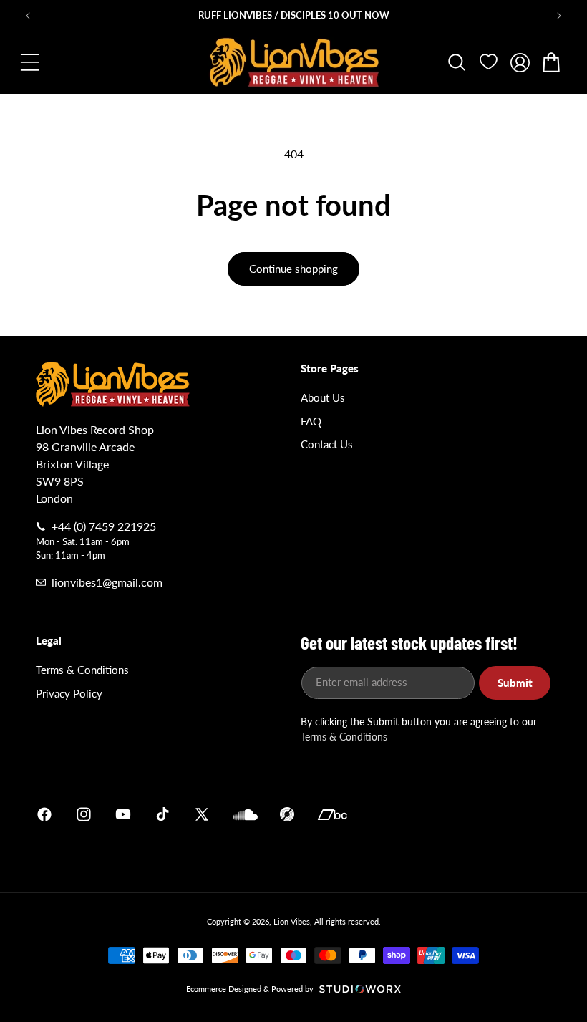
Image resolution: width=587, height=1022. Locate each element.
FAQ (311, 421)
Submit (515, 682)
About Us (323, 397)
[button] (30, 62)
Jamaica (461, 815)
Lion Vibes (291, 921)
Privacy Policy (69, 693)
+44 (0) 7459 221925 (104, 526)
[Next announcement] (559, 16)
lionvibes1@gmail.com (107, 582)
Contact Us (327, 444)
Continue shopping (293, 268)
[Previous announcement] (28, 16)
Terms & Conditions (82, 669)
